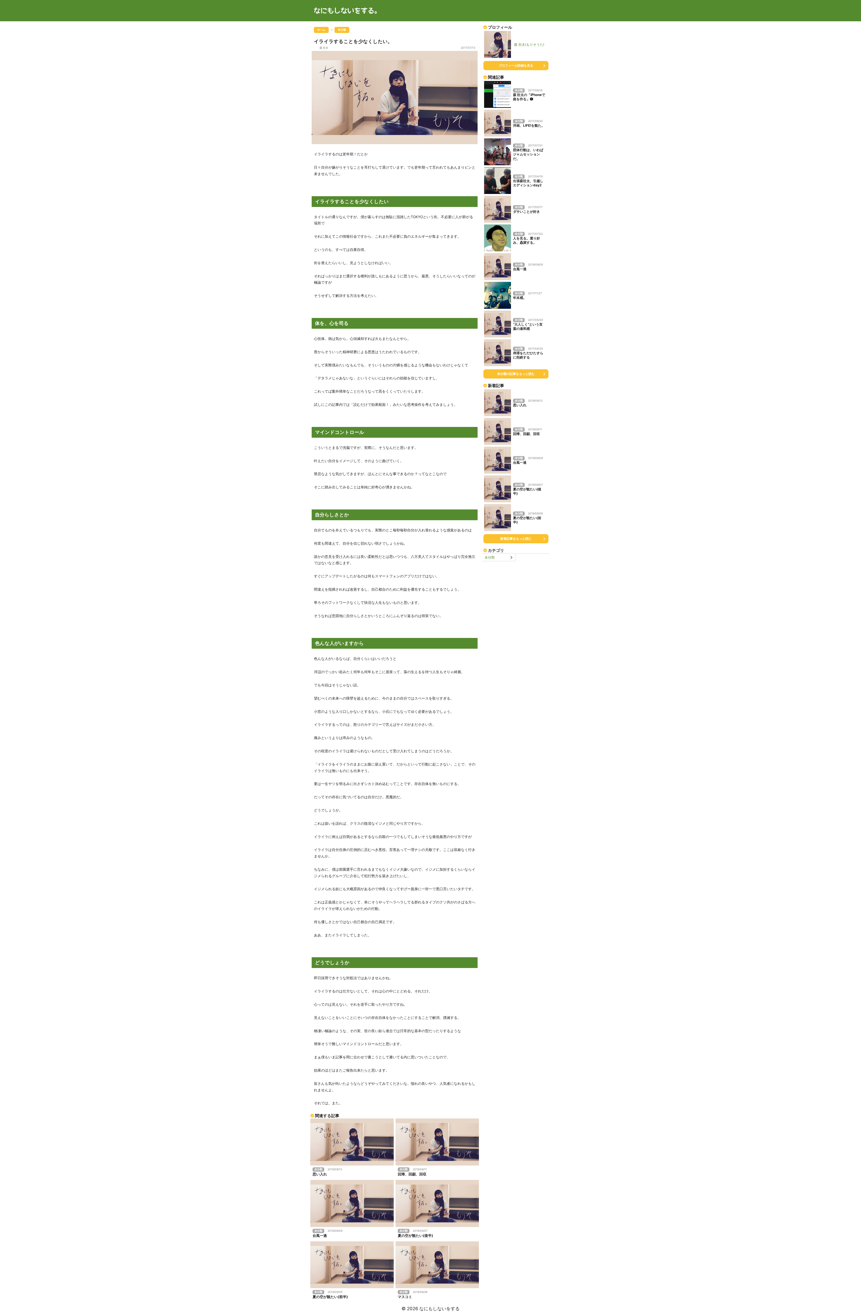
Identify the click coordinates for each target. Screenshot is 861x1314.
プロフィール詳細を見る (516, 65)
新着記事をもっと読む (516, 538)
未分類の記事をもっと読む (516, 374)
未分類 (490, 557)
